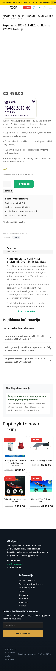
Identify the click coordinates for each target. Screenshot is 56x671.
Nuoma (22, 606)
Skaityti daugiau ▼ (28, 311)
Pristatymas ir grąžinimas (31, 584)
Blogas (22, 591)
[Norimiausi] (33, 7)
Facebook (22, 654)
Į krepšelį (24, 184)
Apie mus (23, 602)
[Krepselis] (39, 7)
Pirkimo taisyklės (27, 580)
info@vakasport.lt (15, 564)
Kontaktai (23, 598)
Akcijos (27, 8)
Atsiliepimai (12, 252)
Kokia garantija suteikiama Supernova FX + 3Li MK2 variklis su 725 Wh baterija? (28, 349)
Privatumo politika (28, 588)
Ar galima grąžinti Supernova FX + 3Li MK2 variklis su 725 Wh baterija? (28, 360)
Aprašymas (12, 248)
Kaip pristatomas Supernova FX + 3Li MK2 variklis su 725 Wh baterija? (28, 338)
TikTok (48, 654)
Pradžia (6, 16)
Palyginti (8, 191)
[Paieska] (44, 7)
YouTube (41, 654)
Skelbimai (23, 595)
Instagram (32, 654)
